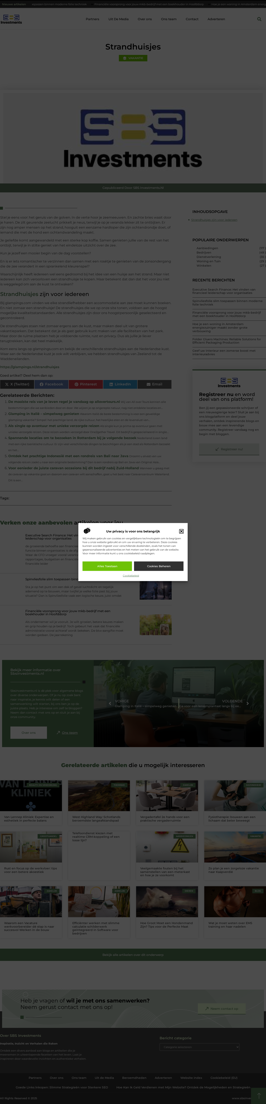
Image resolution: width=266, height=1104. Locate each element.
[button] (181, 531)
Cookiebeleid (131, 575)
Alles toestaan (107, 566)
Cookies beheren (159, 566)
